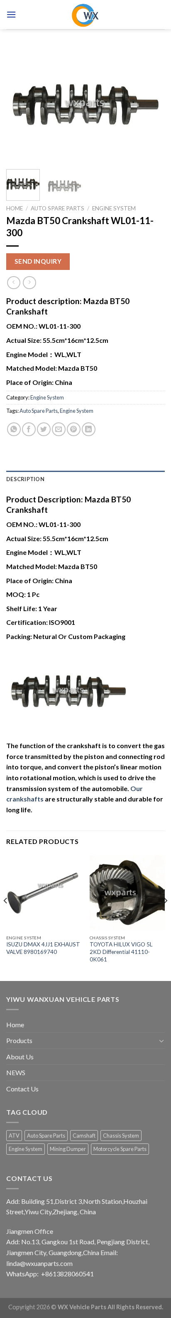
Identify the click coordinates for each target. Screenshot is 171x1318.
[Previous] (19, 104)
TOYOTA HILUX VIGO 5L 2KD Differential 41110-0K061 (121, 951)
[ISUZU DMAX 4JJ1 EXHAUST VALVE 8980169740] (43, 893)
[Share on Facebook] (29, 429)
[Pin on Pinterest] (74, 429)
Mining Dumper (68, 1149)
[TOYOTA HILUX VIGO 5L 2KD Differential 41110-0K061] (127, 893)
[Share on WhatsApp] (14, 429)
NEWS (15, 1072)
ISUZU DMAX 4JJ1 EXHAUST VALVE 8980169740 (43, 948)
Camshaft (84, 1135)
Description (25, 479)
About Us (20, 1057)
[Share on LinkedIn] (88, 429)
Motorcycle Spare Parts (120, 1149)
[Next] (151, 104)
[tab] (85, 479)
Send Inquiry (38, 261)
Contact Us (22, 1089)
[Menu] (11, 14)
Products (19, 1040)
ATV (14, 1135)
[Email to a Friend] (59, 429)
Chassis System (121, 1135)
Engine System (114, 208)
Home (14, 208)
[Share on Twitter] (44, 429)
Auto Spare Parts (57, 208)
